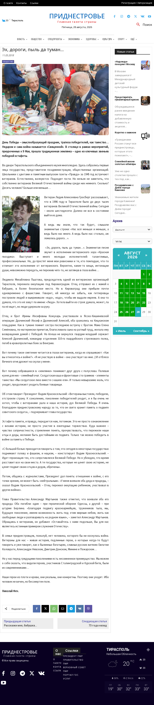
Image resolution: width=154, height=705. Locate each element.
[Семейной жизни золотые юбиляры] (145, 165)
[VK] (80, 608)
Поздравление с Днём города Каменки (124, 187)
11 (121, 293)
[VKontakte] (142, 16)
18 (121, 302)
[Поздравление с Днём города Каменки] (145, 188)
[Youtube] (149, 16)
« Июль (121, 331)
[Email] (62, 608)
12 (126, 293)
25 (121, 312)
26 (126, 312)
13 (132, 293)
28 (138, 312)
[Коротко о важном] (145, 136)
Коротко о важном (125, 132)
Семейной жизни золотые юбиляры (125, 162)
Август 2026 (132, 255)
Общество (8, 61)
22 (143, 302)
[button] (143, 24)
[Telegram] (128, 16)
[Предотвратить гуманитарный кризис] (145, 100)
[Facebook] (114, 16)
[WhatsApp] (54, 608)
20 (132, 302)
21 (138, 302)
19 (126, 302)
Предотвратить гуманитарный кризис (127, 98)
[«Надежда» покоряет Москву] (145, 65)
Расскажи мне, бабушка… (20, 625)
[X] (135, 16)
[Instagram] (121, 16)
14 (138, 293)
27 (132, 312)
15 (143, 293)
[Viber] (88, 608)
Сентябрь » (141, 331)
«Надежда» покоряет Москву (125, 62)
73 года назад (98, 625)
